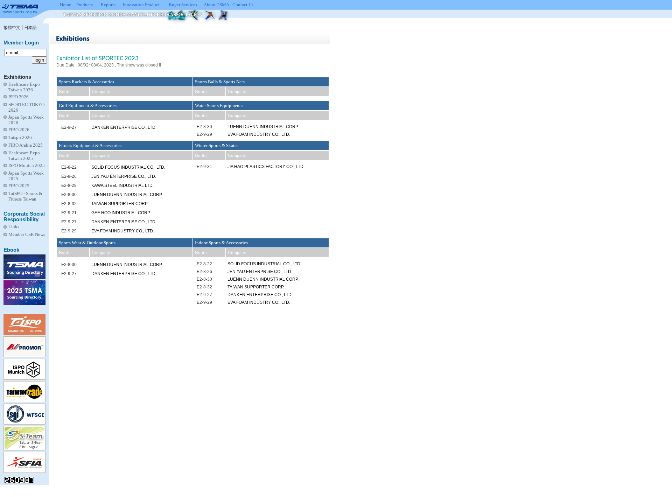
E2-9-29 (204, 134)
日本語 (30, 27)
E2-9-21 (69, 212)
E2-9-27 (69, 127)
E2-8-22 (69, 167)
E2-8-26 (69, 176)
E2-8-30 (204, 126)
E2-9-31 (204, 166)
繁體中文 (12, 27)
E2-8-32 (69, 203)
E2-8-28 (69, 185)
